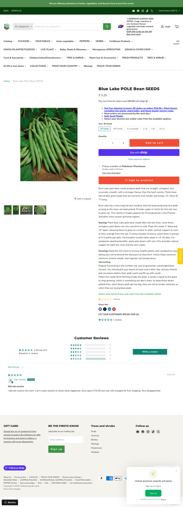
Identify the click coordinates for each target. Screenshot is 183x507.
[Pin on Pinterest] (114, 309)
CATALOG (33, 477)
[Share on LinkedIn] (109, 309)
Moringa (95, 443)
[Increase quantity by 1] (123, 143)
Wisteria (95, 452)
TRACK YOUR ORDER (108, 66)
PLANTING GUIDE (82, 480)
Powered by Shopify (12, 489)
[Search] (107, 26)
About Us (7, 477)
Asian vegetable (65, 41)
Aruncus (95, 435)
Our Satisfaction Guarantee (81, 483)
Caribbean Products (120, 41)
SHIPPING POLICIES (28, 480)
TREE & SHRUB (75, 57)
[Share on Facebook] (100, 309)
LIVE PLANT (47, 49)
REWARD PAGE (10, 480)
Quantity (103, 136)
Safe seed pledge (27, 483)
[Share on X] (105, 309)
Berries (94, 439)
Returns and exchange (71, 477)
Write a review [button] (150, 351)
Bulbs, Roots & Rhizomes (73, 49)
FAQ (46, 483)
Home (7, 81)
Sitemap (88, 66)
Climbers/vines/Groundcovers (45, 57)
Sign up (56, 449)
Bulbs (6, 11)
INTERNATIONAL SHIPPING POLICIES (56, 480)
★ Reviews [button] (180, 256)
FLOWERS (24, 41)
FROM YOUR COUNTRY (65, 66)
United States (168, 10)
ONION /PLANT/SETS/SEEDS (19, 49)
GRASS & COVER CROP (138, 49)
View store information (111, 173)
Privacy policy (20, 477)
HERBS (100, 41)
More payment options (139, 159)
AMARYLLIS (16, 11)
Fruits (93, 431)
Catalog (8, 41)
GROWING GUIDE (59, 483)
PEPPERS (84, 41)
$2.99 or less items (14, 66)
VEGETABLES (43, 41)
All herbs (176, 42)
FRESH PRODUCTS (132, 57)
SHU (40, 483)
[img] (15, 375)
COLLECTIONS (38, 66)
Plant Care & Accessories (103, 57)
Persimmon (96, 448)
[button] (8, 210)
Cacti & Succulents (14, 57)
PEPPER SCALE (10, 483)
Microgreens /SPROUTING (107, 49)
